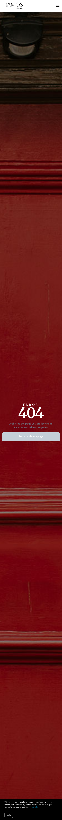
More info (34, 807)
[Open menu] (57, 5)
